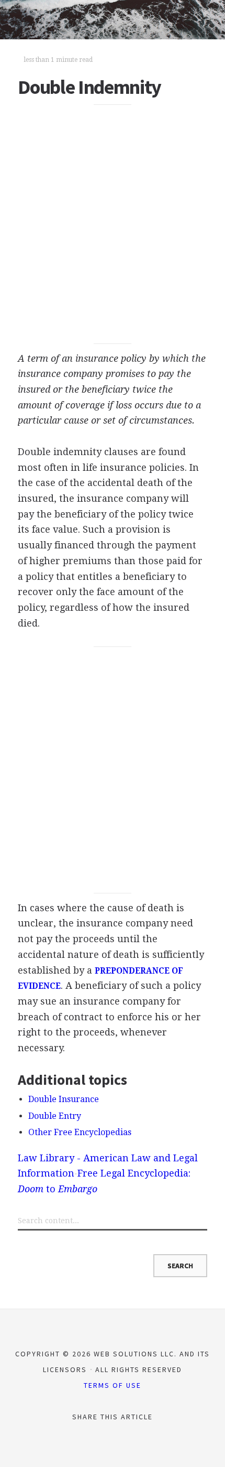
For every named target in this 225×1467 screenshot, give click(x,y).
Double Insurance (63, 1099)
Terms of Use (112, 1385)
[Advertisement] (112, 224)
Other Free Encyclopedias (79, 1132)
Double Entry (54, 1116)
